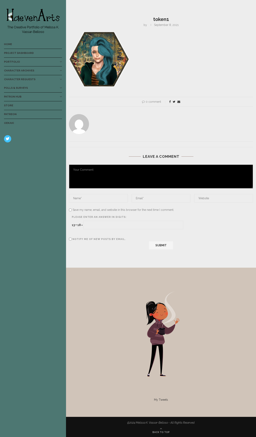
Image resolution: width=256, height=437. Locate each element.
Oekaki (9, 122)
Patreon (10, 114)
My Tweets (161, 399)
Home (8, 44)
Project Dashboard (19, 52)
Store (8, 105)
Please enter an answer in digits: (99, 217)
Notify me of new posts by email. (99, 239)
